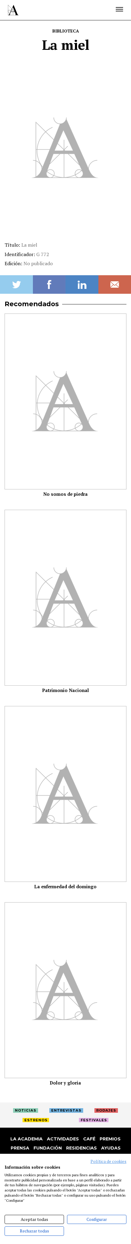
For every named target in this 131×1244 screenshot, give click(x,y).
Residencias (81, 1148)
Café (89, 1139)
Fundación (48, 1148)
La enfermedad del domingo (65, 886)
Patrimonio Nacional (65, 690)
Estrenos (36, 1120)
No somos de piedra (65, 494)
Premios (110, 1139)
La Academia (26, 1139)
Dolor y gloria (65, 1083)
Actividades (63, 1139)
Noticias (25, 1110)
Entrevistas (66, 1110)
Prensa (20, 1148)
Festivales (94, 1120)
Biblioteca (65, 31)
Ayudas (111, 1148)
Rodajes (106, 1110)
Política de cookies (108, 1161)
